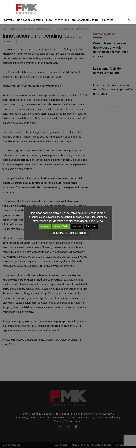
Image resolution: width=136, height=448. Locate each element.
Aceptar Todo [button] (61, 226)
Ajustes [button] (77, 226)
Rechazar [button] (91, 226)
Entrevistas (62, 20)
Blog (49, 20)
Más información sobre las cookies (68, 232)
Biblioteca (107, 20)
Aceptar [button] (45, 226)
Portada (9, 20)
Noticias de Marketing (30, 20)
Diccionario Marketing (85, 20)
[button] (129, 20)
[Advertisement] (91, 7)
